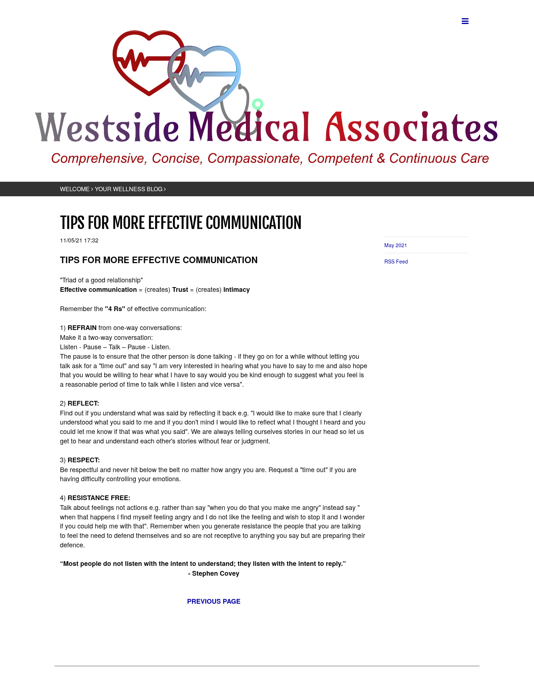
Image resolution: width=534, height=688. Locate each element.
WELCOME (75, 189)
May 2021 (395, 245)
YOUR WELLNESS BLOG (128, 189)
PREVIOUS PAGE (213, 601)
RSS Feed (396, 261)
